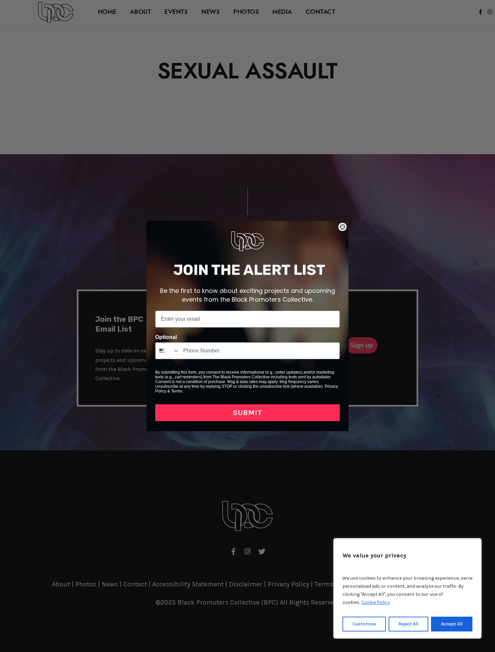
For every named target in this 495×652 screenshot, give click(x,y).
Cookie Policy (375, 602)
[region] (407, 588)
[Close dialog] (342, 227)
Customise (364, 624)
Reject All (408, 624)
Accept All (451, 624)
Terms (176, 391)
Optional (166, 337)
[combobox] (168, 351)
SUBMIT (247, 412)
